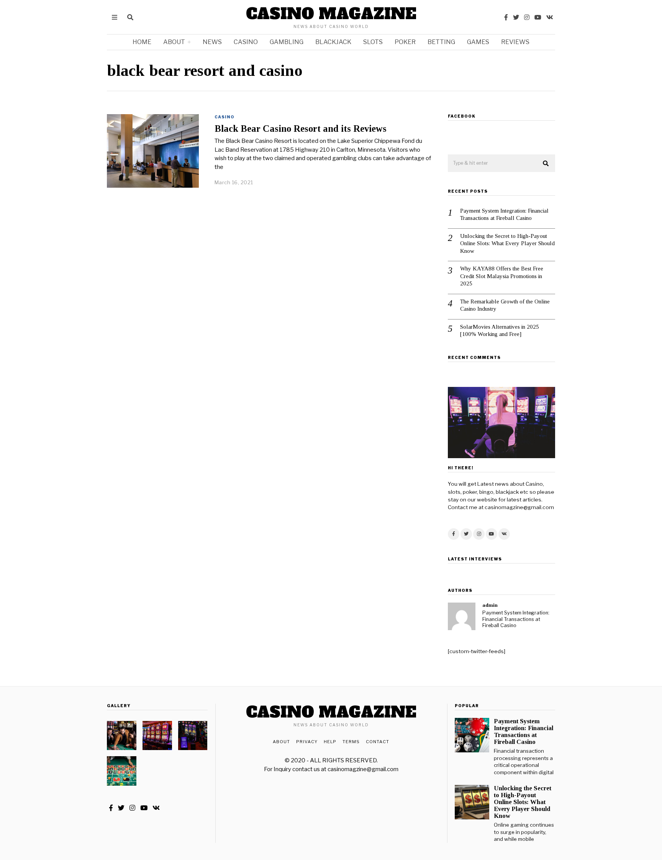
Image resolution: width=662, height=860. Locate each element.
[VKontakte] (549, 17)
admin (490, 605)
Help (330, 741)
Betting (441, 42)
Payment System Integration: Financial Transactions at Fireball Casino (504, 214)
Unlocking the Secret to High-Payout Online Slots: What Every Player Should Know (507, 243)
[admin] (461, 616)
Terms (351, 741)
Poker (405, 42)
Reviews (515, 42)
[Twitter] (516, 17)
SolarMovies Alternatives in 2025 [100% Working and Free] (499, 330)
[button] (546, 163)
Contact (377, 741)
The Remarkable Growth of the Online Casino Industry (505, 305)
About (174, 42)
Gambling (286, 42)
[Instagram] (526, 17)
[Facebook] (506, 17)
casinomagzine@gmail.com (363, 769)
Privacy (307, 741)
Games (478, 42)
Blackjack (333, 42)
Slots (373, 42)
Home (142, 42)
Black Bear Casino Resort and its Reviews (301, 128)
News (212, 42)
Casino (246, 42)
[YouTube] (538, 17)
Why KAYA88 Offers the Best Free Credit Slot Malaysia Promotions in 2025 (501, 276)
